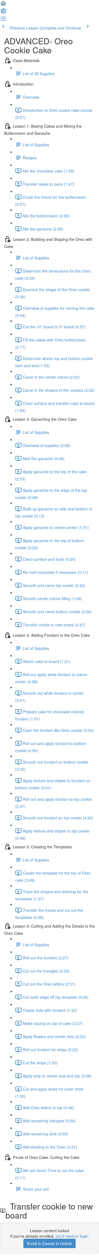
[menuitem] (3, 12)
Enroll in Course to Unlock (49, 1243)
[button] (3, 5)
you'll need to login (72, 1236)
